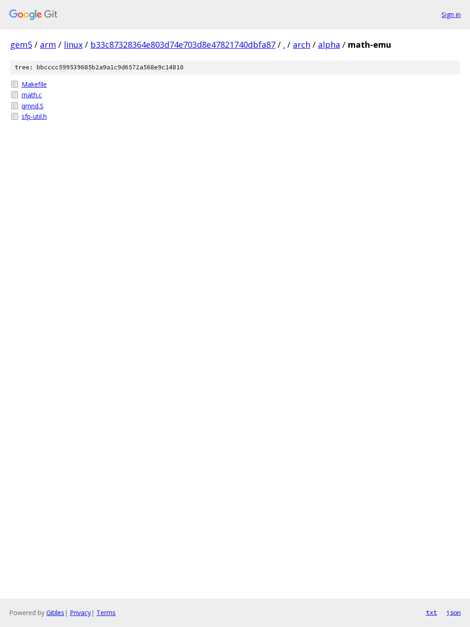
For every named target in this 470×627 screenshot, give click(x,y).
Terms (106, 612)
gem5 (21, 44)
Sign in (451, 14)
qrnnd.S (33, 105)
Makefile (34, 84)
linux (73, 44)
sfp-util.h (34, 116)
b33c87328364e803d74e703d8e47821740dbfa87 (182, 44)
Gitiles (55, 612)
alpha (329, 44)
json (453, 612)
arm (48, 44)
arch (301, 44)
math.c (32, 94)
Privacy (80, 612)
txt (431, 612)
